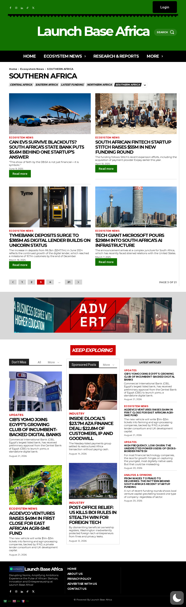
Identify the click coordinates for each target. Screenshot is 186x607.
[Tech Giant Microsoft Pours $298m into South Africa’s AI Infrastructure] (136, 207)
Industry (76, 413)
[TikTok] (27, 7)
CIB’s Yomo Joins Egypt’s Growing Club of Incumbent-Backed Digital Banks (35, 427)
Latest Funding (72, 84)
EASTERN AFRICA (46, 84)
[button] (177, 598)
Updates (16, 415)
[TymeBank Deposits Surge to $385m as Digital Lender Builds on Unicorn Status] (50, 207)
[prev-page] (13, 282)
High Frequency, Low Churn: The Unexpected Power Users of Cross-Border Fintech (150, 448)
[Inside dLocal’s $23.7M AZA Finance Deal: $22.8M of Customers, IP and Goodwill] (93, 392)
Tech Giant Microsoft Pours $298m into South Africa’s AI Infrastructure (129, 240)
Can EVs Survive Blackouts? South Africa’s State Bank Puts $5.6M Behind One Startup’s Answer (46, 149)
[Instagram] (16, 7)
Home (13, 69)
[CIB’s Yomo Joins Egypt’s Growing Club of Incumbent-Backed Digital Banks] (35, 391)
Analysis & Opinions (138, 475)
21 (68, 282)
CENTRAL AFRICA (21, 84)
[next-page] (78, 282)
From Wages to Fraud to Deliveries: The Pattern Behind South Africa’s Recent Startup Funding (147, 483)
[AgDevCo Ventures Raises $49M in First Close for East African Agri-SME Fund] (35, 485)
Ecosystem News (32, 69)
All (39, 362)
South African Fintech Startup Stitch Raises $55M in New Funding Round (133, 147)
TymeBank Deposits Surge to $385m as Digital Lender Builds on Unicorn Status (49, 240)
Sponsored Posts (84, 364)
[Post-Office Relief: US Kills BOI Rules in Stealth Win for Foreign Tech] (93, 481)
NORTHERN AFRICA (99, 84)
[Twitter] (33, 7)
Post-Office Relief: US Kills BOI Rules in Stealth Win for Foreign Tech (92, 515)
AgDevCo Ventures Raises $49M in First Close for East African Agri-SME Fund (32, 523)
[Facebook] (10, 7)
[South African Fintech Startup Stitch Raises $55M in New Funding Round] (136, 113)
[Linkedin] (22, 7)
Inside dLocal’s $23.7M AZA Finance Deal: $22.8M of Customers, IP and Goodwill (91, 428)
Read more (19, 173)
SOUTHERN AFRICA (127, 84)
